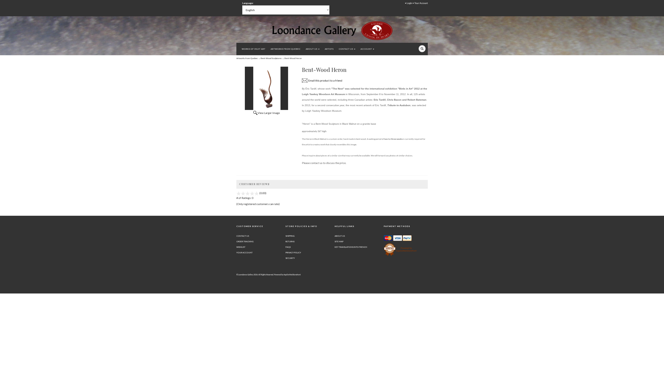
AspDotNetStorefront (292, 274)
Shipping (290, 236)
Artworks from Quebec (286, 49)
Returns (289, 241)
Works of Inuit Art (253, 49)
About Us (312, 49)
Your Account (421, 3)
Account (366, 49)
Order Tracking (245, 241)
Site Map (339, 241)
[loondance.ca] (332, 30)
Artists (329, 49)
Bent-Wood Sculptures (271, 58)
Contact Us (346, 49)
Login (409, 3)
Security (290, 258)
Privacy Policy (293, 252)
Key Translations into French (351, 247)
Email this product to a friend (325, 80)
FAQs (288, 247)
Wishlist (240, 247)
